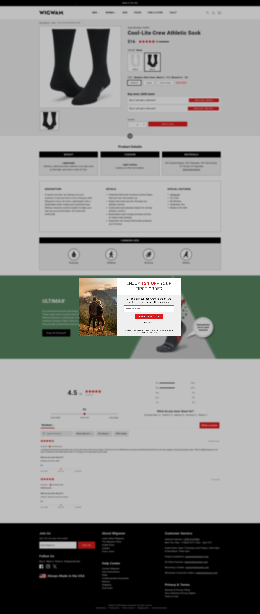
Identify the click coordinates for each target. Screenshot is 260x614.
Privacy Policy (157, 332)
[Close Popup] (178, 281)
